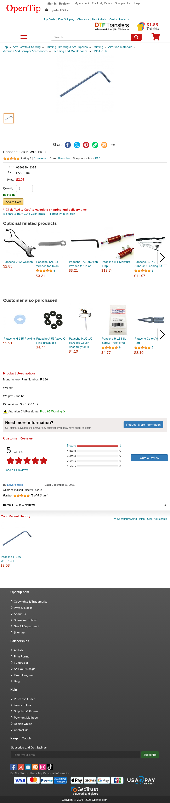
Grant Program (24, 675)
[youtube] (28, 767)
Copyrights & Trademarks (30, 601)
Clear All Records (157, 519)
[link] (95, 145)
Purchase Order (24, 699)
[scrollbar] (85, 291)
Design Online (23, 723)
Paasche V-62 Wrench (18, 261)
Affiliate (18, 650)
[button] (57, 10)
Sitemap (19, 632)
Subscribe (150, 754)
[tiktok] (50, 767)
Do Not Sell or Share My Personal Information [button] (40, 773)
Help (137, 3)
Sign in (52, 3)
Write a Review (149, 458)
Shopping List (123, 3)
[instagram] (42, 767)
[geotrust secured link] (84, 790)
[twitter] (77, 145)
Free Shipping (66, 19)
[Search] (136, 37)
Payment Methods (26, 717)
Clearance (83, 19)
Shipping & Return (26, 711)
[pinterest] (86, 145)
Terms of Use (22, 705)
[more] (113, 145)
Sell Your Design (24, 668)
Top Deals (49, 19)
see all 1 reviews (17, 469)
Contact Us (21, 730)
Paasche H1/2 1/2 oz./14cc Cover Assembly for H (80, 342)
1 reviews (40, 158)
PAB (97, 158)
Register (64, 3)
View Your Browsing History (129, 519)
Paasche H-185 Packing (19, 338)
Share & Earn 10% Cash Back (25, 213)
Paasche (64, 158)
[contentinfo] (23, 8)
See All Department (23, 37)
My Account (82, 3)
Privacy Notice (23, 607)
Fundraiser (21, 662)
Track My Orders (102, 3)
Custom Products (119, 19)
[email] (104, 145)
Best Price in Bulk (63, 213)
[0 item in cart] (156, 38)
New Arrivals (99, 19)
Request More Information (143, 424)
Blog (17, 681)
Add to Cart (13, 202)
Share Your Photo (25, 620)
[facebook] (68, 145)
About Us (20, 614)
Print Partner (22, 656)
